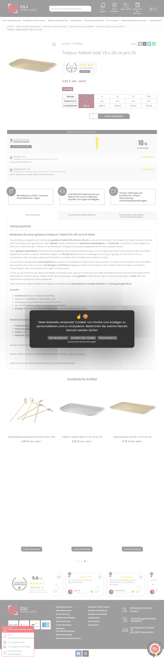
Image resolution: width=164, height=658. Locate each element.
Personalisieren (107, 337)
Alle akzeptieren (58, 337)
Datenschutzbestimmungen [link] (82, 341)
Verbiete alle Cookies (83, 337)
